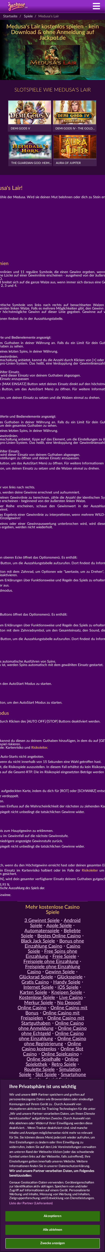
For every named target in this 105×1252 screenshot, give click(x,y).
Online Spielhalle (44, 1059)
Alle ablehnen (52, 1229)
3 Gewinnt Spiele (42, 920)
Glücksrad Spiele (36, 977)
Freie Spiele (64, 956)
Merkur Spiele (38, 1002)
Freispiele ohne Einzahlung (50, 961)
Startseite (10, 16)
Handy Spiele (66, 982)
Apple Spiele (59, 925)
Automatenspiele (41, 931)
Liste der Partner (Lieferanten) (31, 1203)
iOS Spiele (68, 987)
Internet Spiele (38, 987)
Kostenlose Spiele (37, 997)
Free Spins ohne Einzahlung (51, 954)
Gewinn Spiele (60, 972)
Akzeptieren (52, 1216)
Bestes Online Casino (59, 936)
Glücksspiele (70, 977)
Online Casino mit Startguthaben (52, 1021)
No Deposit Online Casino (49, 1005)
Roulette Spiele (39, 1069)
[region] (52, 1165)
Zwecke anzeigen (52, 1243)
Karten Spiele (33, 992)
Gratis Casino (35, 982)
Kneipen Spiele (66, 992)
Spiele (28, 16)
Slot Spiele (46, 1074)
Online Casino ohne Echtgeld (54, 1031)
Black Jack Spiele (38, 941)
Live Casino (71, 997)
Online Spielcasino (60, 1054)
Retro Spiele (64, 1064)
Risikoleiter (39, 747)
